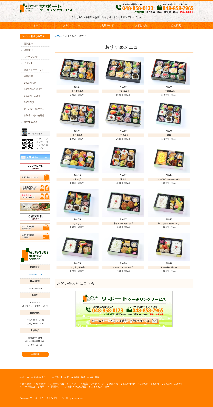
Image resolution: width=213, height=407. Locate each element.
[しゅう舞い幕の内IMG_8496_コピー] (169, 258)
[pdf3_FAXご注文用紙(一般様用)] (35, 238)
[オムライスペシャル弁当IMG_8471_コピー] (169, 170)
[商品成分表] (35, 198)
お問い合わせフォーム (37, 157)
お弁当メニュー (71, 25)
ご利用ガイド (106, 25)
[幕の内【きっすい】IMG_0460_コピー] (169, 214)
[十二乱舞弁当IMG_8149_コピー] (123, 82)
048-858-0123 (35, 274)
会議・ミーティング (34, 69)
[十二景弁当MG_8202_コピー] (123, 126)
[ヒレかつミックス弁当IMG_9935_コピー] (123, 258)
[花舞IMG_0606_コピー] (169, 126)
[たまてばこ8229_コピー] (78, 170)
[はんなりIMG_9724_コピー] (78, 214)
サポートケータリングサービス (48, 398)
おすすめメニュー (33, 122)
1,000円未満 (30, 83)
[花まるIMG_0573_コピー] (123, 170)
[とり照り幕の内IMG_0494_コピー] (78, 258)
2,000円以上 (30, 102)
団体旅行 (28, 43)
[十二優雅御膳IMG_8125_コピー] (78, 82)
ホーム (37, 25)
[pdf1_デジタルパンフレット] (35, 179)
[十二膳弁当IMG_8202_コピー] (78, 126)
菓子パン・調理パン (34, 109)
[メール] (124, 325)
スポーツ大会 (31, 56)
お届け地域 (141, 25)
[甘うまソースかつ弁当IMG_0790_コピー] (123, 214)
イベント (28, 63)
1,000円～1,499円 (33, 89)
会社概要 (176, 25)
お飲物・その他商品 (34, 115)
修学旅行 (28, 50)
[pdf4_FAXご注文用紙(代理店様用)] (35, 229)
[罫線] (35, 170)
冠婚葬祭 (28, 76)
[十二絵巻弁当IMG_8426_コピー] (169, 82)
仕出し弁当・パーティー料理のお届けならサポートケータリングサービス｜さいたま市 (46, 7)
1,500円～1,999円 (33, 96)
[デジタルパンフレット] (35, 189)
